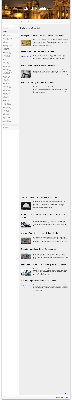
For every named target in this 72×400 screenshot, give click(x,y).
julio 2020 (6, 39)
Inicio (6, 21)
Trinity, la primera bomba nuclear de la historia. (41, 198)
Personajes (27, 21)
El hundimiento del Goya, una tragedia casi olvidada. (43, 265)
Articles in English (36, 21)
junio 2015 (6, 96)
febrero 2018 (7, 51)
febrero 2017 (7, 68)
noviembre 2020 (8, 36)
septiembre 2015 (8, 91)
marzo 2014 (7, 117)
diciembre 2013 (7, 121)
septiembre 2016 (8, 75)
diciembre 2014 (7, 104)
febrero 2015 (7, 101)
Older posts (23, 393)
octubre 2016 (7, 73)
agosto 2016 (7, 76)
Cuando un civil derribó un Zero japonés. (38, 249)
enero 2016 (7, 86)
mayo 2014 (6, 114)
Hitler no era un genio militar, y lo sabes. (38, 66)
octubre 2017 (7, 56)
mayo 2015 (6, 97)
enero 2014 (7, 120)
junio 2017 (6, 62)
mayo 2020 (6, 42)
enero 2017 (7, 69)
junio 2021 (6, 34)
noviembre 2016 (8, 72)
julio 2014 (6, 111)
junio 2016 (6, 79)
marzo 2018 (7, 49)
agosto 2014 (7, 110)
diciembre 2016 (7, 70)
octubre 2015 (7, 90)
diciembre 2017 (7, 53)
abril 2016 (6, 82)
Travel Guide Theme (64, 397)
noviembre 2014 (8, 106)
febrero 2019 (7, 44)
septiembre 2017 (8, 58)
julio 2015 (6, 94)
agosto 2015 (7, 93)
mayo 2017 (6, 63)
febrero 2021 (7, 35)
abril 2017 (6, 65)
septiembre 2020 (8, 38)
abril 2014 (6, 115)
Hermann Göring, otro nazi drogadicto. (37, 83)
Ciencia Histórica (36, 8)
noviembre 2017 (8, 55)
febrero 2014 (7, 118)
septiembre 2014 (8, 108)
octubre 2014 (7, 107)
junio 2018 (6, 46)
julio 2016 (6, 77)
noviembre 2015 (8, 89)
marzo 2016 (7, 83)
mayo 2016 (6, 80)
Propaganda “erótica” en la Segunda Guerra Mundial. (44, 36)
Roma (44, 21)
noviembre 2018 (8, 45)
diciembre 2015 (7, 87)
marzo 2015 (7, 100)
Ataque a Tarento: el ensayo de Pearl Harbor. (40, 233)
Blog (21, 21)
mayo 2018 (6, 48)
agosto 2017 (7, 59)
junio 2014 (6, 113)
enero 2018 (7, 52)
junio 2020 (6, 41)
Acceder (6, 127)
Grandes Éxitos (14, 21)
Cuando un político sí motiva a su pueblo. (39, 281)
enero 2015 (7, 103)
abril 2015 (6, 99)
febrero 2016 (7, 84)
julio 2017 (6, 60)
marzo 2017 (7, 66)
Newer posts (65, 393)
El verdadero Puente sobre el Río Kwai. (38, 51)
